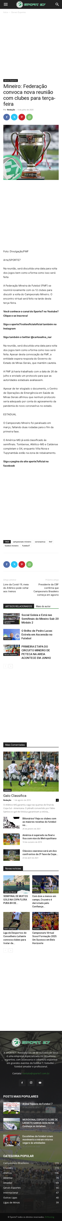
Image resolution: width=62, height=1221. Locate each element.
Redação (11, 109)
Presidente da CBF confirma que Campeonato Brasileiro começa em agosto (46, 589)
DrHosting (49, 1217)
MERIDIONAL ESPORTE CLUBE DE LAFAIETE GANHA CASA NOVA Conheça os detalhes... (40, 1123)
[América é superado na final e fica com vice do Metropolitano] (11, 839)
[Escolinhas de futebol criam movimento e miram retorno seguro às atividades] (11, 1140)
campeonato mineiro (22, 541)
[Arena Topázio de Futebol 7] (11, 1108)
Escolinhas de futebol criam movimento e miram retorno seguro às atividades (37, 1139)
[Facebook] (6, 117)
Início (5, 12)
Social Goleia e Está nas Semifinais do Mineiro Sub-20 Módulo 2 (40, 618)
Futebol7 (26, 545)
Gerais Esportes (18, 12)
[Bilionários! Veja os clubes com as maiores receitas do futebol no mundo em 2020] (11, 822)
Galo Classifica (14, 796)
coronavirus (40, 541)
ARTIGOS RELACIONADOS (18, 606)
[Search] (57, 4)
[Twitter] (14, 117)
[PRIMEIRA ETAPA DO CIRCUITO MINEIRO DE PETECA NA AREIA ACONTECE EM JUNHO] (11, 650)
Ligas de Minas (10, 892)
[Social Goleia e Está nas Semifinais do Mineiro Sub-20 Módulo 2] (11, 618)
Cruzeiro (36, 892)
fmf (50, 541)
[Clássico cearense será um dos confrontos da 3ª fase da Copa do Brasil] (11, 855)
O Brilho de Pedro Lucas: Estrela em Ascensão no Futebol (37, 634)
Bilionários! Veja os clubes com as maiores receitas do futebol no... (39, 821)
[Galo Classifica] (31, 772)
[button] (5, 4)
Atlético (7, 790)
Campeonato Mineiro (9, 622)
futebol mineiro (12, 545)
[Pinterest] (22, 117)
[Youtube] (40, 1083)
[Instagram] (31, 1082)
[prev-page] (5, 666)
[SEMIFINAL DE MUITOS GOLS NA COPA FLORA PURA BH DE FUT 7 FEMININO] (16, 884)
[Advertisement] (31, 46)
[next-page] (11, 666)
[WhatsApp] (29, 117)
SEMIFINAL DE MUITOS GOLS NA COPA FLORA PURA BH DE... (15, 899)
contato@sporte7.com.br (36, 1073)
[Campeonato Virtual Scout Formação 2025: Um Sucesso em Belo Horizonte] (45, 921)
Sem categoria (10, 928)
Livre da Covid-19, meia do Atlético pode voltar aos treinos (16, 588)
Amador (7, 638)
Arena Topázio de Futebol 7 (37, 1104)
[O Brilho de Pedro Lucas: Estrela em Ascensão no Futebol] (11, 634)
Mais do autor (43, 606)
